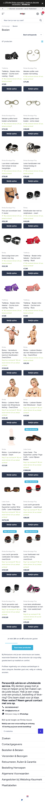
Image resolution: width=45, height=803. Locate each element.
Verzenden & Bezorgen (14, 756)
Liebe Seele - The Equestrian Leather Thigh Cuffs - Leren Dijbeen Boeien (32, 455)
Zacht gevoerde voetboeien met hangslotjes (10, 605)
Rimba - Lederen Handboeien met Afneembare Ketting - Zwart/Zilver (11, 405)
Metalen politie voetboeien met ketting (31, 72)
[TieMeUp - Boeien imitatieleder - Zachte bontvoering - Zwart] (12, 55)
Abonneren (40, 731)
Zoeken (40, 20)
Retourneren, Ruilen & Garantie (19, 761)
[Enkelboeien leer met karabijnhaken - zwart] (33, 195)
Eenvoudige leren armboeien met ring (10, 257)
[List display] (42, 41)
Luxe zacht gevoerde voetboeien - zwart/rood (32, 506)
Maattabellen (9, 785)
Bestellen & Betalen (12, 750)
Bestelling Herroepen (14, 767)
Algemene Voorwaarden (15, 773)
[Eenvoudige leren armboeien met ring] (12, 240)
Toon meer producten (22, 647)
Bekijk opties (12, 89)
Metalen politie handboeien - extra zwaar (31, 120)
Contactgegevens (12, 744)
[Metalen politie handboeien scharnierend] (12, 103)
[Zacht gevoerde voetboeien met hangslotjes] (12, 588)
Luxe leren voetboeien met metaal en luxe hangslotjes (10, 165)
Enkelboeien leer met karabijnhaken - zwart (32, 212)
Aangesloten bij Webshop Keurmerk (22, 779)
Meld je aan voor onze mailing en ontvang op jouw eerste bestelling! (18, 725)
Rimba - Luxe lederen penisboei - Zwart (11, 453)
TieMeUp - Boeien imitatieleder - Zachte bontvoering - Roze (32, 305)
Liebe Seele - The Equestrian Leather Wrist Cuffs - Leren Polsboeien (11, 507)
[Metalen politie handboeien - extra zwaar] (33, 103)
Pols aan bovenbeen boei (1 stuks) (11, 212)
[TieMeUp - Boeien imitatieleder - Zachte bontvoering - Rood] (33, 240)
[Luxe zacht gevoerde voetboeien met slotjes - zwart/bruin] (12, 539)
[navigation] (2, 8)
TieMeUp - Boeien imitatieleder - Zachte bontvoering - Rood (32, 258)
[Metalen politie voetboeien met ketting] (33, 55)
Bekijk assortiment (3, 14)
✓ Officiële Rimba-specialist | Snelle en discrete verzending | (21, 3)
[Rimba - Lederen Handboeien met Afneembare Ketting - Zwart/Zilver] (12, 387)
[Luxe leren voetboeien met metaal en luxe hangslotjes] (12, 148)
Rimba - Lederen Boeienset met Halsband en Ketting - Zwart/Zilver (32, 352)
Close (42, 3)
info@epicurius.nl (12, 711)
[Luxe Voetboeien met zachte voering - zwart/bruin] (33, 539)
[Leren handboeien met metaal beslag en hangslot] (33, 148)
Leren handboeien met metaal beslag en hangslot (31, 165)
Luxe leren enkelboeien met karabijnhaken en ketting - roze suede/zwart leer (33, 607)
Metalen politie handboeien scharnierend (10, 120)
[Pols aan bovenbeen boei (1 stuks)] (12, 195)
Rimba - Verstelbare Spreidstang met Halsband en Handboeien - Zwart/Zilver (10, 353)
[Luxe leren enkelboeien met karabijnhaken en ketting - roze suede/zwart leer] (33, 588)
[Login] (37, 13)
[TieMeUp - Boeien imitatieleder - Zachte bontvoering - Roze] (33, 287)
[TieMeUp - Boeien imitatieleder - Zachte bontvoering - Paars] (12, 287)
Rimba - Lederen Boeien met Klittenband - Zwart (32, 404)
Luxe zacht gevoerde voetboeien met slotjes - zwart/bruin (11, 556)
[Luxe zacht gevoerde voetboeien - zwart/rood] (33, 489)
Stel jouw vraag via (16, 714)
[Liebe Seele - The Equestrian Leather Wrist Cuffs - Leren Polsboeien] (12, 489)
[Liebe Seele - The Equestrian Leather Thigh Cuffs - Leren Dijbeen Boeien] (33, 437)
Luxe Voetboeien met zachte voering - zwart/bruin (31, 556)
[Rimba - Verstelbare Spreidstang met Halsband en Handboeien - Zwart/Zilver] (12, 335)
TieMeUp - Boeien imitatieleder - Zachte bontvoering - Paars (11, 305)
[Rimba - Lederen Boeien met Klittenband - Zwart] (33, 387)
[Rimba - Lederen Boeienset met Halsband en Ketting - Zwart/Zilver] (33, 335)
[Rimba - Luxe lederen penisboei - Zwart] (12, 437)
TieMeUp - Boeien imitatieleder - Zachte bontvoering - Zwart (11, 73)
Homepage (6, 26)
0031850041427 (11, 707)
